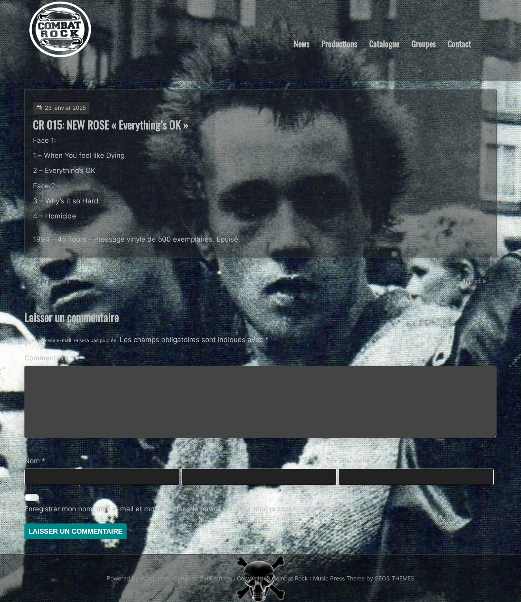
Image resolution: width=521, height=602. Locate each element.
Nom (35, 461)
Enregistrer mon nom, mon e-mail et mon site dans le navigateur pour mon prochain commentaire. (184, 509)
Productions (339, 43)
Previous (55, 281)
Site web (352, 461)
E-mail (195, 461)
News (301, 43)
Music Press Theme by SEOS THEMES (363, 578)
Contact (459, 43)
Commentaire (49, 358)
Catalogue (384, 43)
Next (473, 281)
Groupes (424, 43)
